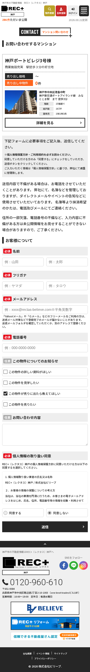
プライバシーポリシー (45, 658)
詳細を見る (45, 122)
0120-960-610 (36, 582)
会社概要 (27, 653)
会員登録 (61, 13)
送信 (45, 526)
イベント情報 (42, 653)
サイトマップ (60, 653)
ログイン (73, 13)
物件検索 (49, 13)
